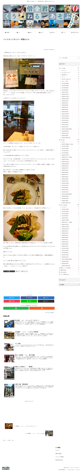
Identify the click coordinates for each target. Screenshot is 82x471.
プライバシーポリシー (74, 467)
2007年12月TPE (70, 113)
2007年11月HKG (70, 116)
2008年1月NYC (70, 181)
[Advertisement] (29, 44)
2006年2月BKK (70, 135)
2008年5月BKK (70, 105)
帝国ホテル (19, 271)
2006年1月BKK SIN (70, 137)
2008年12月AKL (70, 94)
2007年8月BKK (70, 122)
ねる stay (70, 139)
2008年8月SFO (70, 100)
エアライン (70, 207)
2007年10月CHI (70, 120)
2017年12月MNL (70, 83)
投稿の (58, 453)
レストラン (12, 271)
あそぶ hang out (70, 204)
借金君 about (70, 270)
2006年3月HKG (70, 133)
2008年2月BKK (70, 111)
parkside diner (25, 271)
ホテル (70, 142)
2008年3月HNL (70, 109)
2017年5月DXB (70, 87)
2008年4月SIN (70, 107)
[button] (78, 58)
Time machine (70, 272)
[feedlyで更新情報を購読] (16, 308)
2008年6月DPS (70, 168)
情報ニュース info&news (70, 267)
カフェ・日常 (70, 81)
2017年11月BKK (70, 85)
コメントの (59, 456)
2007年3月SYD (70, 126)
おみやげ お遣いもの (70, 79)
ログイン (57, 450)
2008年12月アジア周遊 (70, 157)
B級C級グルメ (70, 74)
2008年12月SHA (70, 96)
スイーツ (70, 76)
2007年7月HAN (70, 124)
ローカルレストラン (70, 72)
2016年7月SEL (70, 92)
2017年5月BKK (70, 89)
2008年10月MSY (70, 98)
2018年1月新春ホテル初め (70, 144)
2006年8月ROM (70, 131)
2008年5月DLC (70, 103)
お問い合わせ (66, 467)
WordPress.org (59, 460)
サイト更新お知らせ (70, 274)
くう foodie (7, 271)
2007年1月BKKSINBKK (70, 129)
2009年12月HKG (70, 118)
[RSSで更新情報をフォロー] (42, 308)
